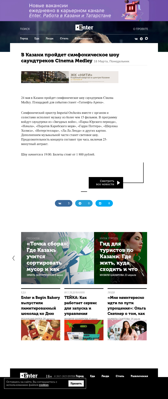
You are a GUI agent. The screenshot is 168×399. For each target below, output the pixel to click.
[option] (57, 258)
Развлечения (83, 38)
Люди (49, 38)
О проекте (140, 29)
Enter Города (109, 238)
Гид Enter (33, 238)
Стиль (64, 38)
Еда (36, 38)
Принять (76, 383)
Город (24, 38)
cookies (44, 384)
